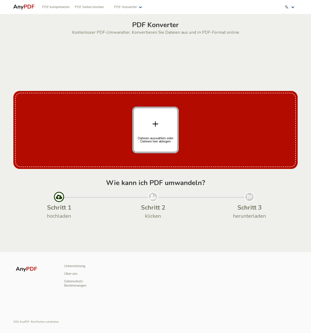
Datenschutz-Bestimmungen (75, 283)
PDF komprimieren (56, 7)
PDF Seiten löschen (89, 7)
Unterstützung (74, 266)
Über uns (70, 273)
